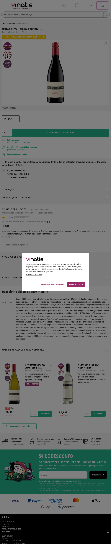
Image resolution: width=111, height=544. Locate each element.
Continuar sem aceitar (34, 275)
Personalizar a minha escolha (52, 284)
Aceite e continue (76, 284)
